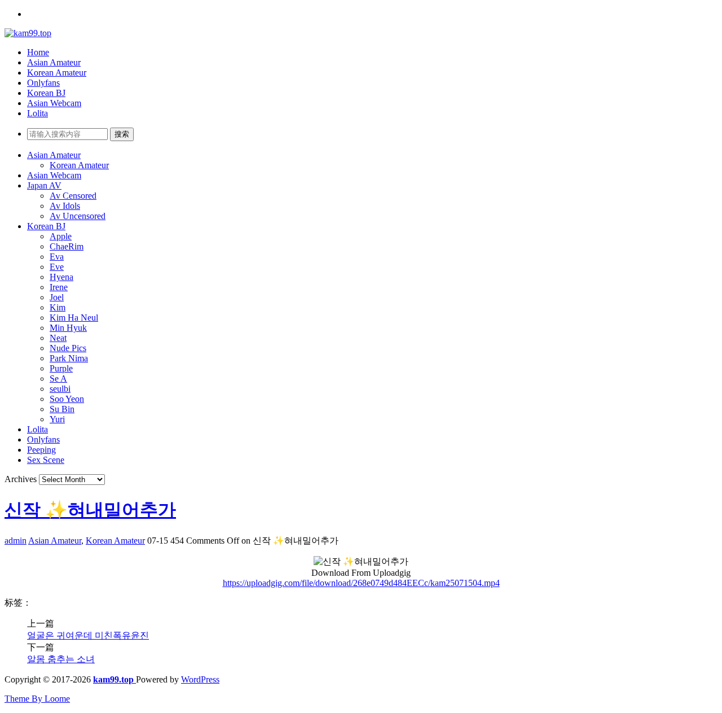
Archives (21, 479)
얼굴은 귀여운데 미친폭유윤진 (88, 635)
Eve (57, 267)
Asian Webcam (54, 103)
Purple (61, 368)
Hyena (61, 277)
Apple (61, 236)
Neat (58, 338)
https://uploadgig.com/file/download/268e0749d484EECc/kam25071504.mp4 (361, 583)
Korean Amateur (56, 72)
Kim (57, 307)
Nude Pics (68, 348)
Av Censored (73, 195)
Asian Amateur (54, 62)
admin (16, 540)
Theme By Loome (37, 698)
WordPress (200, 679)
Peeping (41, 449)
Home (38, 52)
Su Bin (62, 409)
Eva (57, 256)
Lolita (37, 113)
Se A (58, 378)
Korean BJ (46, 93)
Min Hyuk (68, 328)
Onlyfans (43, 83)
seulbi (60, 388)
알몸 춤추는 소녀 (61, 659)
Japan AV (44, 185)
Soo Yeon (67, 399)
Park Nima (69, 358)
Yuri (57, 419)
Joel (57, 297)
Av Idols (65, 206)
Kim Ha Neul (74, 317)
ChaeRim (66, 246)
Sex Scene (45, 460)
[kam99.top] (28, 33)
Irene (59, 287)
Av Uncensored (77, 216)
